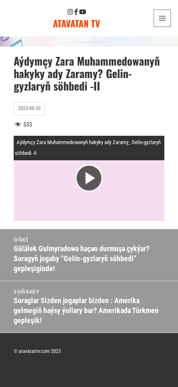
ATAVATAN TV (76, 23)
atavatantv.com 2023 (40, 351)
